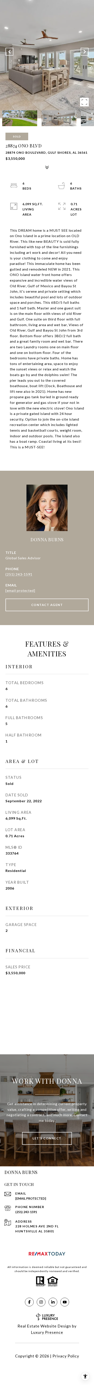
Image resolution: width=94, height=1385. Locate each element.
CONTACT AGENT (47, 605)
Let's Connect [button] (47, 1138)
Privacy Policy (65, 1356)
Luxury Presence (47, 1332)
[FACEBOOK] (29, 1302)
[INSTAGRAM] (41, 1302)
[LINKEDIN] (53, 1302)
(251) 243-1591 (18, 574)
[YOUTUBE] (64, 1302)
